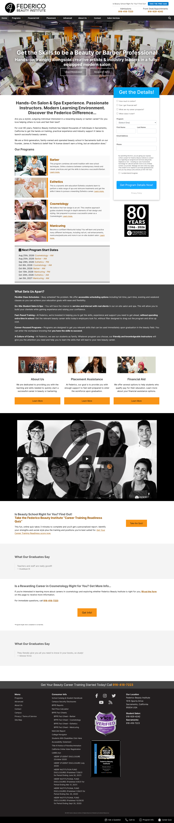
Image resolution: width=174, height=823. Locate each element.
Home (4, 18)
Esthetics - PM (42, 262)
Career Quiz (167, 820)
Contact (97, 18)
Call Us (132, 820)
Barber (54, 159)
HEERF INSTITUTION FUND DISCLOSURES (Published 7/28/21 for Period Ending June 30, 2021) (68, 772)
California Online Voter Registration (66, 749)
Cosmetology (59, 204)
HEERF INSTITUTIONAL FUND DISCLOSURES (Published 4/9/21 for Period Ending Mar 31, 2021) (69, 782)
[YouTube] (101, 702)
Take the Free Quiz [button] (158, 4)
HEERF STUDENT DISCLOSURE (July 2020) (69, 764)
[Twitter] (114, 695)
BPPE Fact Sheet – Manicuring (66, 727)
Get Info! (87, 612)
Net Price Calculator (60, 709)
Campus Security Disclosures (64, 701)
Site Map (18, 720)
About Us (82, 18)
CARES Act (56, 753)
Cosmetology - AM (44, 255)
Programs (16, 18)
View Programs (73, 72)
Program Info (148, 820)
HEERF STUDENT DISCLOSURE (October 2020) (67, 757)
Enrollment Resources (103, 813)
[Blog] (110, 702)
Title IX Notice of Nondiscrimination (66, 745)
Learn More (37, 400)
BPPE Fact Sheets (59, 713)
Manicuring (57, 226)
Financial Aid (33, 18)
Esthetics (56, 182)
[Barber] (30, 166)
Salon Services (113, 18)
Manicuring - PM (42, 271)
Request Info (102, 72)
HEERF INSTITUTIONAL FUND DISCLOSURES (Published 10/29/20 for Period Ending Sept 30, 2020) (69, 800)
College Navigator (59, 734)
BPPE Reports (57, 705)
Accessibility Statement (61, 742)
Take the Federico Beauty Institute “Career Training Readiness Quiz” (58, 519)
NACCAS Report (58, 731)
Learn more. (55, 172)
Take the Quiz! (136, 523)
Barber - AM (41, 258)
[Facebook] (96, 695)
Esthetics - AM (42, 275)
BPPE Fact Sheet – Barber (64, 716)
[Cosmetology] (30, 210)
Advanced (67, 18)
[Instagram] (105, 695)
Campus (18, 713)
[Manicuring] (30, 232)
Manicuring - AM (41, 278)
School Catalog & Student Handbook (67, 698)
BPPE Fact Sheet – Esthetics (65, 723)
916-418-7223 (125, 11)
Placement (51, 18)
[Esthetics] (30, 188)
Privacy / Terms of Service (26, 716)
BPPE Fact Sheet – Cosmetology (67, 720)
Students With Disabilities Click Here (67, 738)
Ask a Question (114, 820)
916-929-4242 (155, 11)
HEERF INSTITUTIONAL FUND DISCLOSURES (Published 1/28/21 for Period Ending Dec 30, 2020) (69, 791)
